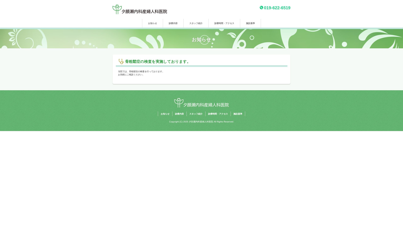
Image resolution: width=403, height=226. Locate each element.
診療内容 (173, 23)
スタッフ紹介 (196, 23)
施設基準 (250, 23)
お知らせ (152, 23)
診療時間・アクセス (224, 23)
